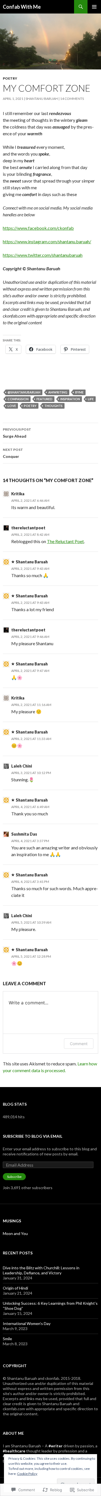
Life (91, 399)
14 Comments (72, 98)
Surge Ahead (17, 432)
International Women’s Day (26, 1323)
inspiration (70, 399)
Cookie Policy (27, 1474)
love (12, 406)
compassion (18, 399)
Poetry (10, 78)
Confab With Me (22, 7)
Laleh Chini (21, 766)
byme (79, 392)
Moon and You (15, 1233)
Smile (7, 1338)
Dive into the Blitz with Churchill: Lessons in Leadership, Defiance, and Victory (41, 1270)
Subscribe (14, 1177)
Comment (79, 1043)
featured (44, 399)
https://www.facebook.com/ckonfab (38, 228)
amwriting (57, 392)
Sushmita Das (24, 834)
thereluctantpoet (28, 527)
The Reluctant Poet (65, 541)
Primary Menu (94, 7)
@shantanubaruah (24, 392)
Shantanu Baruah (42, 98)
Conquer (13, 453)
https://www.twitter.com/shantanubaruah (42, 255)
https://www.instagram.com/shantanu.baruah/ (47, 241)
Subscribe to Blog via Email (32, 1136)
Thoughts (53, 406)
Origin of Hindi (15, 1288)
